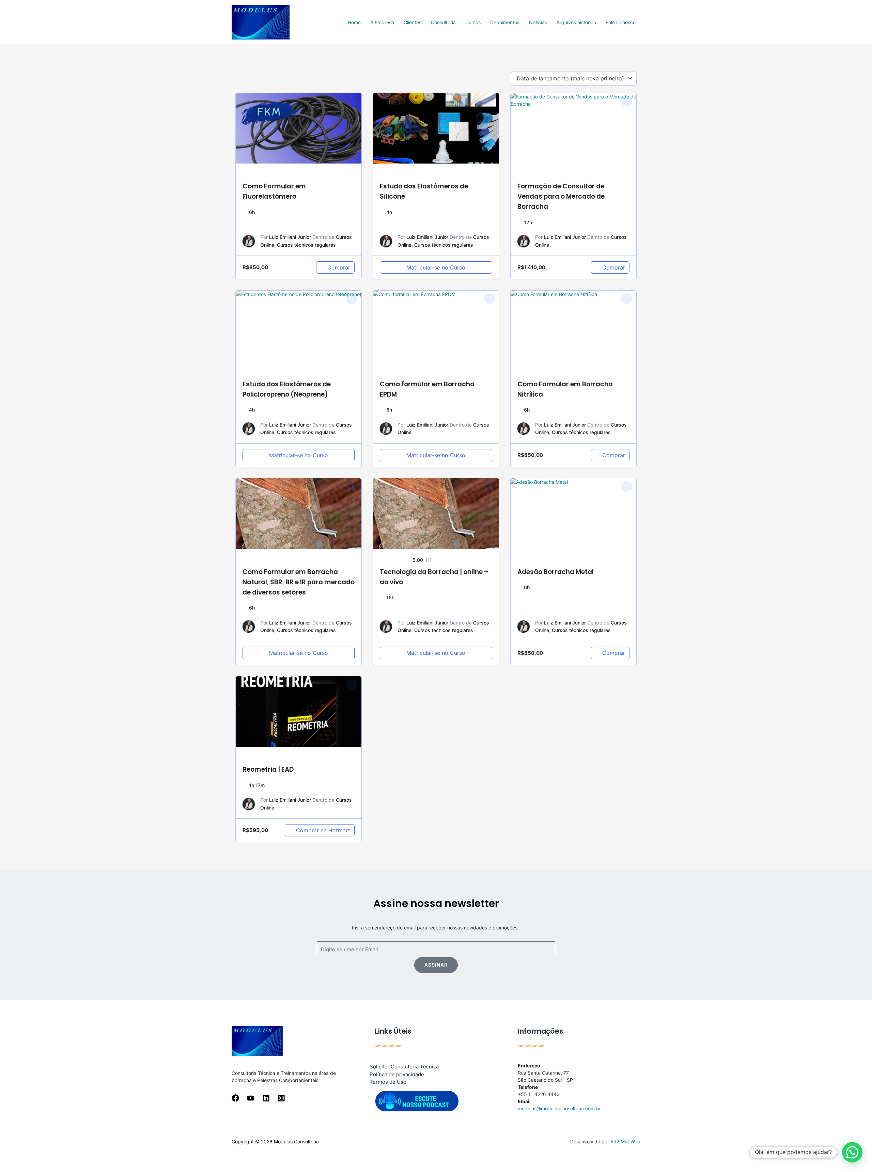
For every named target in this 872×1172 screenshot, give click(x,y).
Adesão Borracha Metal (555, 571)
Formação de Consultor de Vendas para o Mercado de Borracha (561, 196)
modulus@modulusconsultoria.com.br (559, 1108)
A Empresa (382, 22)
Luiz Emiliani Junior (290, 237)
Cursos (473, 22)
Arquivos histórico (576, 22)
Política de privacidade (397, 1074)
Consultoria (443, 22)
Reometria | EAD (268, 769)
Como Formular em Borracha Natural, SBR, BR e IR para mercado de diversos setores (299, 582)
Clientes (412, 22)
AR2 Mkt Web (625, 1141)
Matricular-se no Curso (435, 267)
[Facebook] (235, 1098)
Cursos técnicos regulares (306, 245)
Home (354, 22)
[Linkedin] (266, 1098)
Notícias (538, 22)
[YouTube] (250, 1098)
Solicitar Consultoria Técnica (404, 1066)
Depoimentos (504, 22)
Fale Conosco (621, 22)
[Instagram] (281, 1098)
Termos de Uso (388, 1082)
